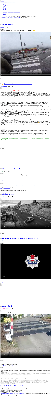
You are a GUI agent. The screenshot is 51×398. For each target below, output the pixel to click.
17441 (7, 365)
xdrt (1, 171)
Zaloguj (7, 2)
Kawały (4, 9)
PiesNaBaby (2, 308)
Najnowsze (5, 12)
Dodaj (1, 2)
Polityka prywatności (18, 385)
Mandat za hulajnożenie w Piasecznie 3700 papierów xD (20, 238)
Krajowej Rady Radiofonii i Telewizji (33, 367)
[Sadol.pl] (2, 1)
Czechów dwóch (7, 306)
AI (3, 7)
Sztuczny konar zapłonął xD (11, 169)
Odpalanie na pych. (8, 194)
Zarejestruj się (12, 2)
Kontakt (7, 385)
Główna (4, 4)
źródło (1, 180)
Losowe (4, 13)
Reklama (11, 385)
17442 (4, 365)
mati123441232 (3, 86)
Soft (4, 6)
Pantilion (2, 27)
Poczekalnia (5, 5)
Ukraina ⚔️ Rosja (5, 16)
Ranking (4, 14)
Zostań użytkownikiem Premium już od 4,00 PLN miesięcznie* (13, 393)
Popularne (5, 10)
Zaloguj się (2, 188)
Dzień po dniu (10, 12)
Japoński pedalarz (7, 24)
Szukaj (4, 2)
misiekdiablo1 (3, 196)
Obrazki (4, 8)
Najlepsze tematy (16, 12)
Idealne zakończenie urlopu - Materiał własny (11, 17)
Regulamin (2, 385)
